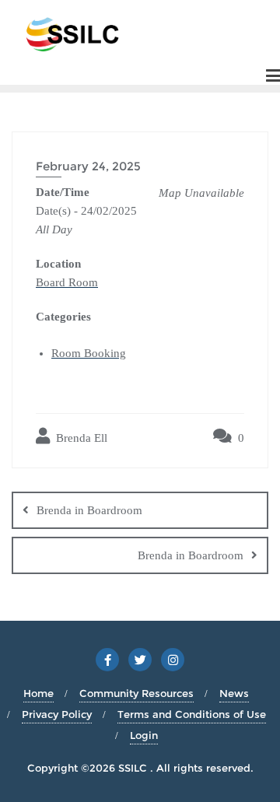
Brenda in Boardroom (89, 510)
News (234, 693)
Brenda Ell (80, 438)
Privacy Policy (57, 714)
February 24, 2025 (88, 166)
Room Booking (88, 353)
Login (144, 735)
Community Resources (136, 693)
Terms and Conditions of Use (191, 714)
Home (38, 693)
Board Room (67, 282)
